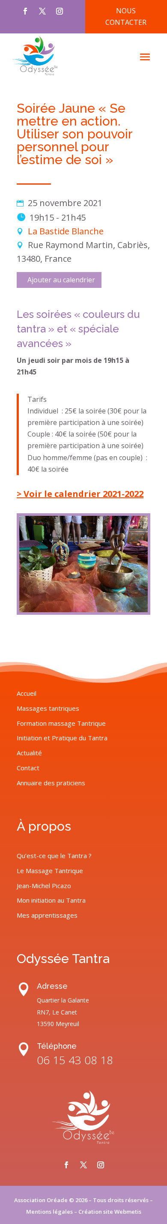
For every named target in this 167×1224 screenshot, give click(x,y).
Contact (28, 767)
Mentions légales (49, 1211)
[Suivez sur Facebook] (25, 11)
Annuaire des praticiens (51, 782)
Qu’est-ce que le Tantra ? (54, 855)
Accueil (26, 693)
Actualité (29, 752)
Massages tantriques (48, 708)
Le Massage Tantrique (50, 870)
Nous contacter (125, 16)
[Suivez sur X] (42, 11)
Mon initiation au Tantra (51, 900)
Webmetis (127, 1211)
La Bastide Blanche (66, 231)
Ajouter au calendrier (61, 279)
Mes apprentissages (47, 915)
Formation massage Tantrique (61, 723)
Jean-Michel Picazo (44, 885)
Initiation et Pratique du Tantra (62, 737)
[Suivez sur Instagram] (59, 11)
